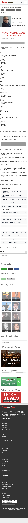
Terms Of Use (12, 415)
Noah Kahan (4, 423)
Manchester (16, 508)
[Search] (22, 2)
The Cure (4, 454)
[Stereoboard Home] (7, 2)
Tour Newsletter (5, 497)
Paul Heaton (4, 468)
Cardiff (13, 509)
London (12, 508)
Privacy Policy (5, 415)
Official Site (4, 268)
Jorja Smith (4, 434)
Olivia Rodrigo (5, 461)
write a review (21, 259)
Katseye (3, 452)
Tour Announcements (6, 491)
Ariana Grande (5, 448)
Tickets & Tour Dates (10, 10)
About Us (4, 477)
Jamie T (3, 431)
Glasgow (10, 509)
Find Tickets (3, 63)
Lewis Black (3, 12)
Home (2, 10)
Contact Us (4, 482)
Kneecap (4, 436)
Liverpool (18, 509)
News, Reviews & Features (7, 484)
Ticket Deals (4, 488)
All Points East (5, 459)
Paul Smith (4, 421)
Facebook (16, 268)
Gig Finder (4, 493)
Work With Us (5, 480)
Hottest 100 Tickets (6, 470)
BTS (3, 457)
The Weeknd (4, 450)
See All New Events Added (7, 440)
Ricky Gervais (5, 425)
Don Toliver (4, 427)
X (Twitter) (10, 268)
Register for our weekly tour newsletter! (10, 500)
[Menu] (25, 2)
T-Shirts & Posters (6, 495)
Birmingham (22, 508)
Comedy (18, 10)
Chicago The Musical (6, 429)
